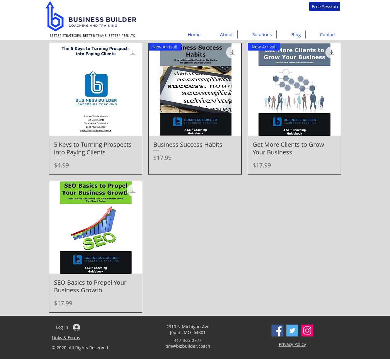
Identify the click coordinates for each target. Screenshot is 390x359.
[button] (256, 34)
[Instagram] (307, 330)
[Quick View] (95, 89)
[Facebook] (277, 330)
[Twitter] (292, 330)
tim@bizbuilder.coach (187, 346)
